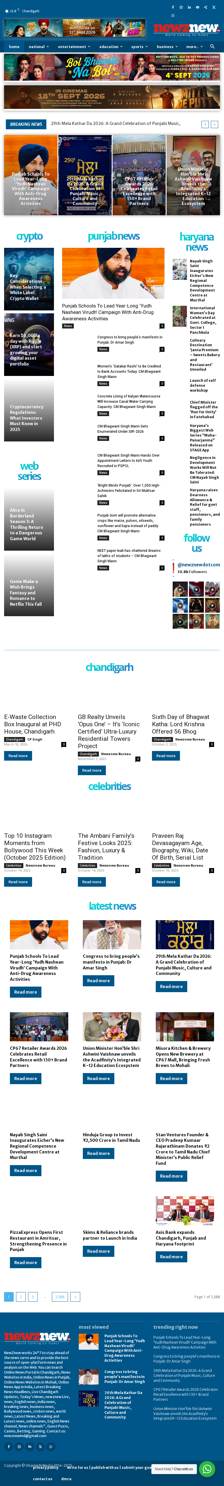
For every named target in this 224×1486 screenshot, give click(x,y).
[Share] (205, 7)
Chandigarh (14, 739)
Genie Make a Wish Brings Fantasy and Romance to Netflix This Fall (26, 593)
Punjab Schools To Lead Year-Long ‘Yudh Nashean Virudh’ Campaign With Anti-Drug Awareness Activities (108, 312)
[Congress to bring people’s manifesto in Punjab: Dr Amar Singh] (77, 345)
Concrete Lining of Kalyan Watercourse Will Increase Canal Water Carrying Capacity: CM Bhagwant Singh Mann (128, 401)
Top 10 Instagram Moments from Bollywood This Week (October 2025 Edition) (35, 846)
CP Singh (34, 739)
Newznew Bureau (116, 754)
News (68, 326)
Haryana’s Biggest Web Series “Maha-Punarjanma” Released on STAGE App (203, 437)
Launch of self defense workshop (203, 385)
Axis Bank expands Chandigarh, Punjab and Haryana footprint (181, 1238)
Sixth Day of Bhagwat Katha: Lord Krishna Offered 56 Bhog (180, 724)
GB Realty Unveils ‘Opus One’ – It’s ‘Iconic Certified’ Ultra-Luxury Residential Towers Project (109, 731)
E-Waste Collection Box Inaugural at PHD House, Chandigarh (32, 724)
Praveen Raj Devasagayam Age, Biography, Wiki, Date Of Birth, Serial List (180, 846)
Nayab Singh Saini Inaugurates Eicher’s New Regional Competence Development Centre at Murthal (202, 280)
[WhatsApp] (173, 15)
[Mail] (197, 7)
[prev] (205, 124)
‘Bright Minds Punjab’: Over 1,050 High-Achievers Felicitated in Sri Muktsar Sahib (128, 490)
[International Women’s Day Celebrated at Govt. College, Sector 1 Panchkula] (180, 316)
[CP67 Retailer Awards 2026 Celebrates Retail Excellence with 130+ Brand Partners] (139, 175)
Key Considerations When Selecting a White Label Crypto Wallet (28, 287)
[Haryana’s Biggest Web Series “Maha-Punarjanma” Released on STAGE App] (180, 434)
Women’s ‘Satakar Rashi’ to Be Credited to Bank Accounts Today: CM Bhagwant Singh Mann (129, 371)
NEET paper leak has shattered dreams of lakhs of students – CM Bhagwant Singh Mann (129, 556)
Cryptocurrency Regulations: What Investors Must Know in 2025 (26, 418)
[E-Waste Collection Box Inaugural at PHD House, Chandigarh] (35, 694)
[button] (212, 47)
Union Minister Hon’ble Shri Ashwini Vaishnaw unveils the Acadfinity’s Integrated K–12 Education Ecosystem (112, 1057)
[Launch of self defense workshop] (180, 385)
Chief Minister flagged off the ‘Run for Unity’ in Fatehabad (204, 409)
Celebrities (14, 865)
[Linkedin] (189, 7)
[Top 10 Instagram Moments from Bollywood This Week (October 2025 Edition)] (35, 813)
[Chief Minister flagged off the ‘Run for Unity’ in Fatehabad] (180, 409)
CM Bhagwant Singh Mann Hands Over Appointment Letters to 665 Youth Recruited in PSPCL (128, 460)
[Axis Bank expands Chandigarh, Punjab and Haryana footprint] (185, 1210)
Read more (18, 756)
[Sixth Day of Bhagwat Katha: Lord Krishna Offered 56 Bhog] (183, 694)
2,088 (59, 1296)
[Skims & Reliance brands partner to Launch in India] (112, 1210)
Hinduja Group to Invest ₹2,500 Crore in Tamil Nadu (111, 1137)
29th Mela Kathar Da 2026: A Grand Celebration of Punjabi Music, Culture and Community (183, 965)
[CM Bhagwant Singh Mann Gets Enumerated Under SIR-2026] (77, 434)
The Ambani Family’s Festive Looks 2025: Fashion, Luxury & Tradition (106, 846)
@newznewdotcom (199, 565)
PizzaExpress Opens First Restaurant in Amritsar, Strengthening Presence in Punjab (38, 1241)
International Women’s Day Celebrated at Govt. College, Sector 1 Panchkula (203, 320)
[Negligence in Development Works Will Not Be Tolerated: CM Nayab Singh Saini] (180, 466)
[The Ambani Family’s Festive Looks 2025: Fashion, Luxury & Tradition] (109, 813)
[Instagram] (181, 7)
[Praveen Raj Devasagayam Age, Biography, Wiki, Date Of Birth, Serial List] (183, 813)
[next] (214, 124)
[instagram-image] (180, 589)
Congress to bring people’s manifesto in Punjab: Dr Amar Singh (111, 962)
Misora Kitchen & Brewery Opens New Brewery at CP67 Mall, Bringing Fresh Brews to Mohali (183, 1057)
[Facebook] (173, 7)
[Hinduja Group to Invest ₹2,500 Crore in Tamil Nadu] (112, 1113)
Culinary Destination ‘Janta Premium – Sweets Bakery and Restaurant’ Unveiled (205, 355)
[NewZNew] (186, 30)
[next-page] (75, 1297)
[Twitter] (213, 7)
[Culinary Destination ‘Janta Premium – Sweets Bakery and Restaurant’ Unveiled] (180, 348)
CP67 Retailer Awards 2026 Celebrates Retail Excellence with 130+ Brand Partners (38, 1057)
